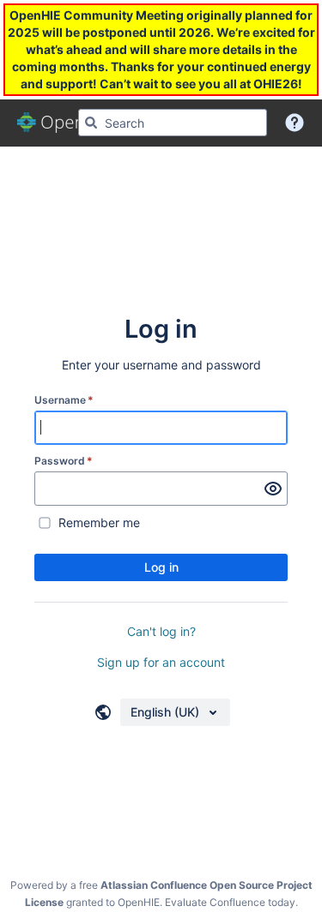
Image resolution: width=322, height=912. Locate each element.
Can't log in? (161, 631)
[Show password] (273, 488)
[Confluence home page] (65, 122)
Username (64, 399)
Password (63, 460)
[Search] (91, 122)
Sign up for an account (161, 662)
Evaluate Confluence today (230, 902)
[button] (294, 122)
